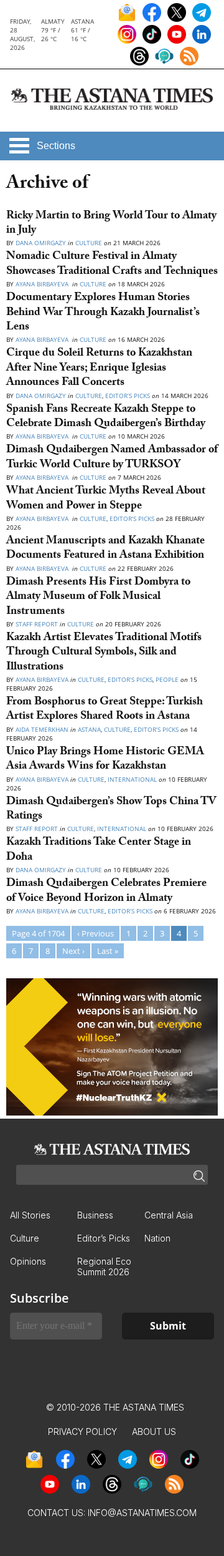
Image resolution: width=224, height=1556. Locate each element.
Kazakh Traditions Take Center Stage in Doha (98, 850)
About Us (154, 1431)
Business (95, 1215)
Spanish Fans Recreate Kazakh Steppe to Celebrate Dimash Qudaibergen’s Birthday (105, 417)
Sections (56, 145)
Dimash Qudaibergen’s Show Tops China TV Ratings (111, 810)
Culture (88, 242)
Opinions (28, 1261)
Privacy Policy (82, 1431)
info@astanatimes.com (142, 1512)
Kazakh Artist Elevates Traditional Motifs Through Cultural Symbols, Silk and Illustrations (104, 653)
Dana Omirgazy (41, 242)
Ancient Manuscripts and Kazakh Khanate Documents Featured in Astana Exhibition (105, 549)
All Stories (30, 1215)
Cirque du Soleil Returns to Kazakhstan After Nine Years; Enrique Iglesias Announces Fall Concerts (99, 368)
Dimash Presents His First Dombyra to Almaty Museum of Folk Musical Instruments (98, 597)
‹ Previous (95, 933)
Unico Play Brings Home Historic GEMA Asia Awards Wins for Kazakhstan (105, 760)
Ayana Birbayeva (43, 284)
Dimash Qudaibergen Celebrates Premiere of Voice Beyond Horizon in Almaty (106, 891)
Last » (107, 950)
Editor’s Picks (127, 395)
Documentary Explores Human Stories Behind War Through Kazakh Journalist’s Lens (103, 313)
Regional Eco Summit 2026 (104, 1266)
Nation (157, 1238)
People (167, 679)
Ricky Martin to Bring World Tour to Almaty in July (111, 224)
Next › (73, 950)
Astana (89, 729)
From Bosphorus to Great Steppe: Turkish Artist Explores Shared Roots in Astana (104, 710)
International (132, 779)
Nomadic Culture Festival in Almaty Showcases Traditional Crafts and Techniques (112, 264)
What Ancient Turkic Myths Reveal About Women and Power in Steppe (105, 499)
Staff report (37, 624)
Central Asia (168, 1215)
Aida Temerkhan (42, 729)
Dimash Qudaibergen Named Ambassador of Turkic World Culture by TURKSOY (112, 458)
